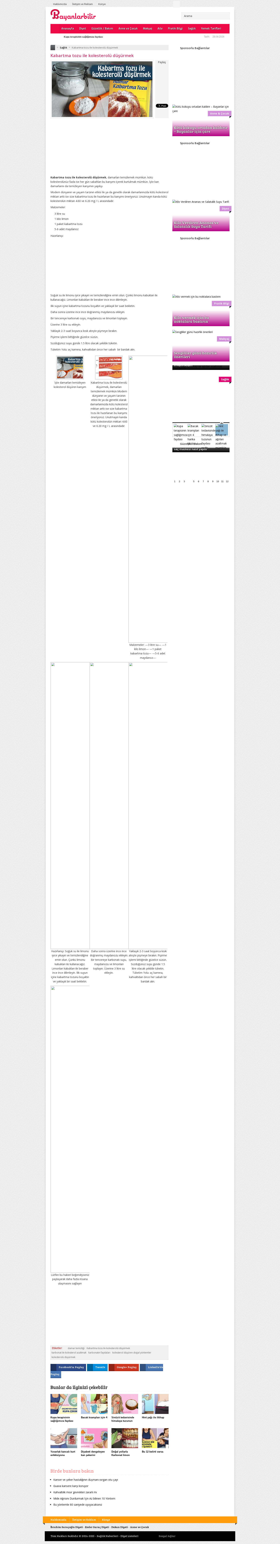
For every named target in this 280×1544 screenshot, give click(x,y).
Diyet (82, 28)
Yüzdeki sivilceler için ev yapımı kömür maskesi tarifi (92, 37)
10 (217, 481)
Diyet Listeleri (129, 1536)
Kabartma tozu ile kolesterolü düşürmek (108, 1348)
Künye (102, 4)
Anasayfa (67, 28)
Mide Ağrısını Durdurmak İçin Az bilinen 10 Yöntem (84, 1498)
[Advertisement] (109, 149)
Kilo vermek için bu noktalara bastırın (191, 319)
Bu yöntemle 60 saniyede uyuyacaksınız (77, 1504)
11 (222, 481)
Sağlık (192, 28)
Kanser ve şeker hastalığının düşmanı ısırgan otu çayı (85, 1479)
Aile (160, 28)
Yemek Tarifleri (211, 28)
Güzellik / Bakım (102, 28)
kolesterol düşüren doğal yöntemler (131, 1352)
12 (227, 481)
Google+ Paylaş (127, 1367)
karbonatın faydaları (99, 1352)
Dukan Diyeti (119, 1527)
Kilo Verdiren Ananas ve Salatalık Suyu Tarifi (196, 224)
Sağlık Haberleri (107, 1536)
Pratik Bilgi (175, 28)
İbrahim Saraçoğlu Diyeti (66, 1527)
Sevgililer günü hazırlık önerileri (195, 354)
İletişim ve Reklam (82, 4)
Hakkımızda (60, 4)
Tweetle (100, 1367)
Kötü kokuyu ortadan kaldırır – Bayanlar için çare (201, 129)
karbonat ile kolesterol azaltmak (69, 1352)
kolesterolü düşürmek (63, 1357)
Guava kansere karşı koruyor (70, 1486)
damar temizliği (76, 1348)
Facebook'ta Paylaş (71, 1367)
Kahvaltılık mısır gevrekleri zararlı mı (75, 1492)
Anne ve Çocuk (128, 28)
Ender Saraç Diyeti (97, 1527)
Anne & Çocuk (219, 113)
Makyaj (147, 28)
